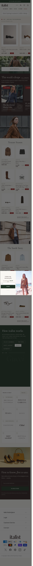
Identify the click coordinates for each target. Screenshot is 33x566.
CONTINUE (8, 286)
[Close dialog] (30, 272)
